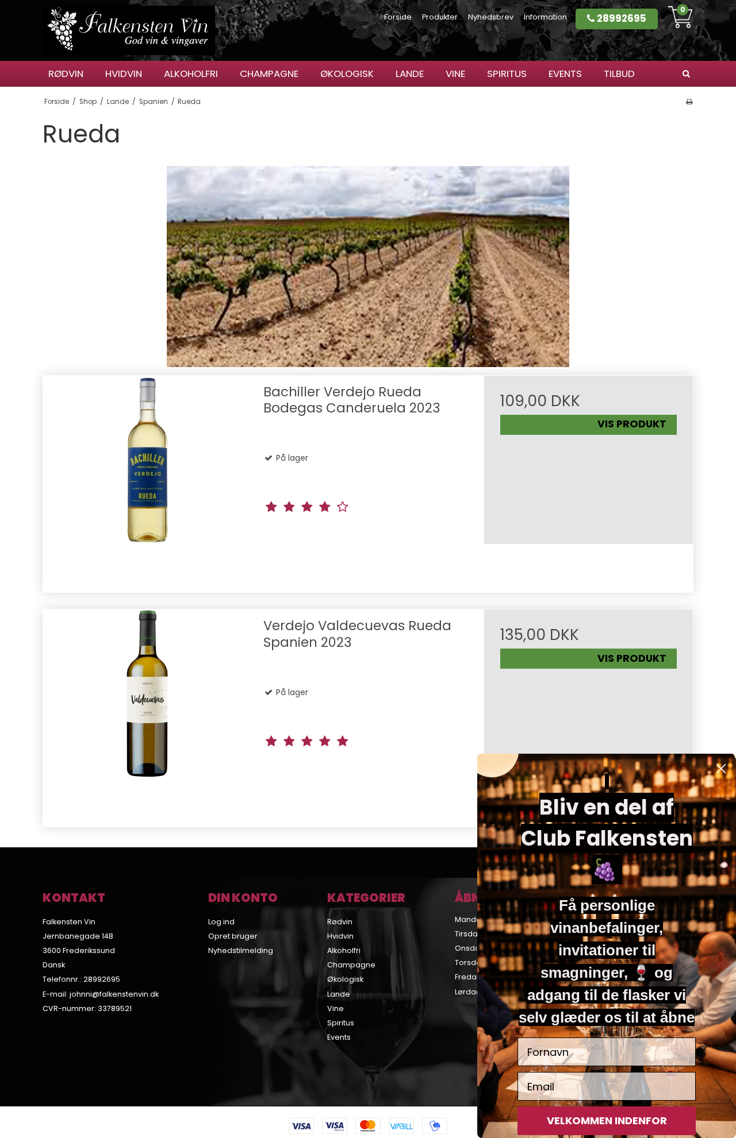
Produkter (440, 17)
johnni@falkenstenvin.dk (114, 994)
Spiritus (507, 73)
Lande (410, 73)
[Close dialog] (721, 768)
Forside (398, 17)
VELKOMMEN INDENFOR (607, 1120)
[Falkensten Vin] (129, 30)
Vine (455, 73)
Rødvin (65, 73)
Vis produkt (631, 424)
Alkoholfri (191, 73)
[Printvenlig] (689, 101)
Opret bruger (233, 936)
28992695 (620, 18)
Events (565, 73)
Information (545, 17)
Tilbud (619, 73)
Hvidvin (123, 73)
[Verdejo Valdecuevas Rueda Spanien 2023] (147, 713)
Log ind (221, 922)
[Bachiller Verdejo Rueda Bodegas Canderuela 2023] (147, 480)
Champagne (269, 73)
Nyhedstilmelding (240, 950)
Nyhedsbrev (490, 17)
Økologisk (347, 73)
